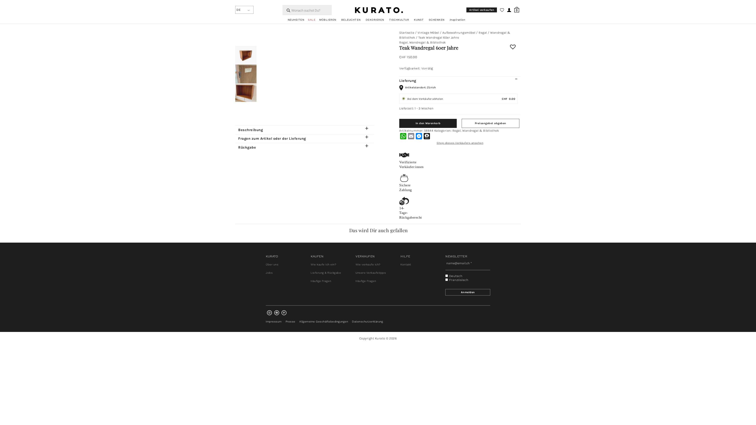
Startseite (406, 32)
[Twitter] (276, 312)
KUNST (419, 19)
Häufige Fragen (321, 281)
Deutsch (455, 276)
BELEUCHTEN (351, 19)
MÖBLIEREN (327, 19)
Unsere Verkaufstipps (371, 272)
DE (238, 10)
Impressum (274, 321)
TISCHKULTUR (399, 19)
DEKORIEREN (375, 19)
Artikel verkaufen (481, 10)
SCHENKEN (437, 19)
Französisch (458, 280)
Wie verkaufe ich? (368, 264)
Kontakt (405, 264)
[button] (516, 50)
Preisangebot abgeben (490, 123)
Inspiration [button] (457, 19)
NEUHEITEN (296, 19)
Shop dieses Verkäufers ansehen (460, 142)
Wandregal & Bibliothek (427, 42)
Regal (483, 32)
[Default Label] (284, 312)
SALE (311, 19)
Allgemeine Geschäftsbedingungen (323, 321)
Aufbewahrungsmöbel (458, 32)
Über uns (272, 264)
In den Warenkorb (428, 123)
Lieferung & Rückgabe (326, 272)
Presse (290, 321)
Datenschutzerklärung (367, 321)
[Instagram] (269, 312)
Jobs (269, 272)
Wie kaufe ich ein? (323, 264)
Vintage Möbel (428, 32)
